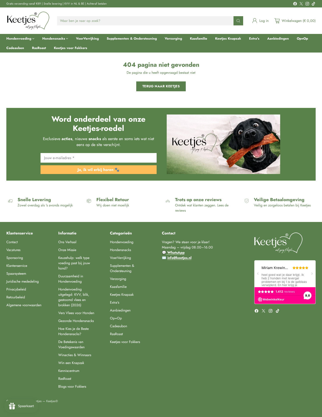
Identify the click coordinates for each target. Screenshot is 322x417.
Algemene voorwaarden (23, 305)
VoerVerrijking (120, 257)
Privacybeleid (16, 289)
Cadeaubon (118, 326)
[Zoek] (238, 20)
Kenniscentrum (68, 370)
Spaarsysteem (16, 273)
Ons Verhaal (67, 242)
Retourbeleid (15, 297)
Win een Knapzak (71, 362)
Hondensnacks (120, 249)
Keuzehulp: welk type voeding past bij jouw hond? (74, 263)
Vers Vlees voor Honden (76, 312)
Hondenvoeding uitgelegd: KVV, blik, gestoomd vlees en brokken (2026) (73, 297)
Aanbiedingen (120, 310)
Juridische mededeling (22, 281)
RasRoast (64, 378)
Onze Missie (67, 249)
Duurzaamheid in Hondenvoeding (70, 279)
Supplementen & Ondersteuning (122, 268)
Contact (12, 242)
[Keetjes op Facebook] (295, 4)
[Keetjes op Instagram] (307, 4)
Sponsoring (14, 257)
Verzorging (118, 278)
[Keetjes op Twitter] (301, 4)
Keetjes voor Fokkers (125, 341)
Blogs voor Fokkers (72, 386)
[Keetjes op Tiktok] (313, 4)
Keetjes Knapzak (122, 294)
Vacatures (13, 249)
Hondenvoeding (121, 242)
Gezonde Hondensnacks (76, 320)
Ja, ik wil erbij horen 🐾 (98, 169)
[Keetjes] (28, 20)
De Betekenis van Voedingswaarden (71, 344)
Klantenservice (16, 265)
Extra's (114, 302)
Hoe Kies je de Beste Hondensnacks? (73, 331)
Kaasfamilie (118, 286)
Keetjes (37, 401)
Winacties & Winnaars (74, 354)
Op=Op (116, 318)
